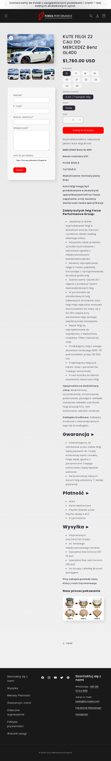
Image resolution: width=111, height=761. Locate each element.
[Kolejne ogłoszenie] (105, 4)
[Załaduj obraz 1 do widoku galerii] (13, 74)
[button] (6, 16)
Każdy (69, 107)
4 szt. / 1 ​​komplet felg (78, 97)
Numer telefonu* (23, 117)
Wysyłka (12, 688)
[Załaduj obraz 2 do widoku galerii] (25, 74)
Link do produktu (23, 155)
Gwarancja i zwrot (19, 703)
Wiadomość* (21, 128)
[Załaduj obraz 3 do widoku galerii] (37, 74)
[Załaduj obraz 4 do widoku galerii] (49, 74)
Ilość (65, 114)
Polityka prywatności (15, 724)
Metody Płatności (18, 695)
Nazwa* (18, 95)
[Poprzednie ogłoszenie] (5, 4)
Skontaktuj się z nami (17, 679)
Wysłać (19, 170)
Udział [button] (69, 643)
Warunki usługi (17, 733)
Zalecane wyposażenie (15, 712)
